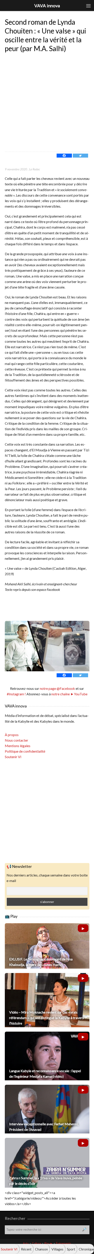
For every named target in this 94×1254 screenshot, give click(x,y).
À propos (12, 735)
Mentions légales (17, 746)
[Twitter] (80, 156)
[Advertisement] (47, 102)
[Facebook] (64, 156)
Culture (36, 1243)
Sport (71, 1249)
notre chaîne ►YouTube (69, 694)
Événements (63, 1243)
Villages (57, 1249)
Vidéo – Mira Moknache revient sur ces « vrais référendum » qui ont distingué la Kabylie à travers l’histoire (46, 1017)
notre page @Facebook (57, 688)
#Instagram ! (16, 694)
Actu (26, 1243)
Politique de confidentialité (25, 751)
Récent (26, 1249)
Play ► (48, 1243)
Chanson (41, 1249)
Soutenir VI (13, 757)
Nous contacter (16, 740)
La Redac (34, 169)
